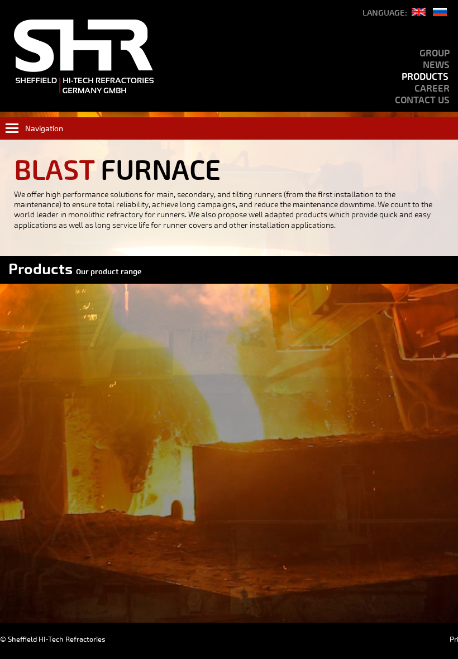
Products (425, 77)
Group (434, 53)
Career (432, 88)
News (436, 65)
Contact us (422, 100)
